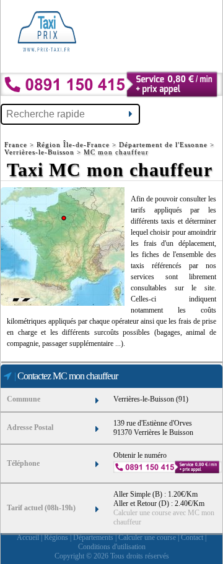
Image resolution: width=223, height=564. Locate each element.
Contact (192, 537)
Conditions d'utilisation (112, 546)
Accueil (28, 537)
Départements (93, 537)
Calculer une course (147, 537)
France (17, 144)
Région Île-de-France (73, 144)
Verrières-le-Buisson (39, 152)
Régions (56, 537)
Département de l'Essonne (163, 144)
